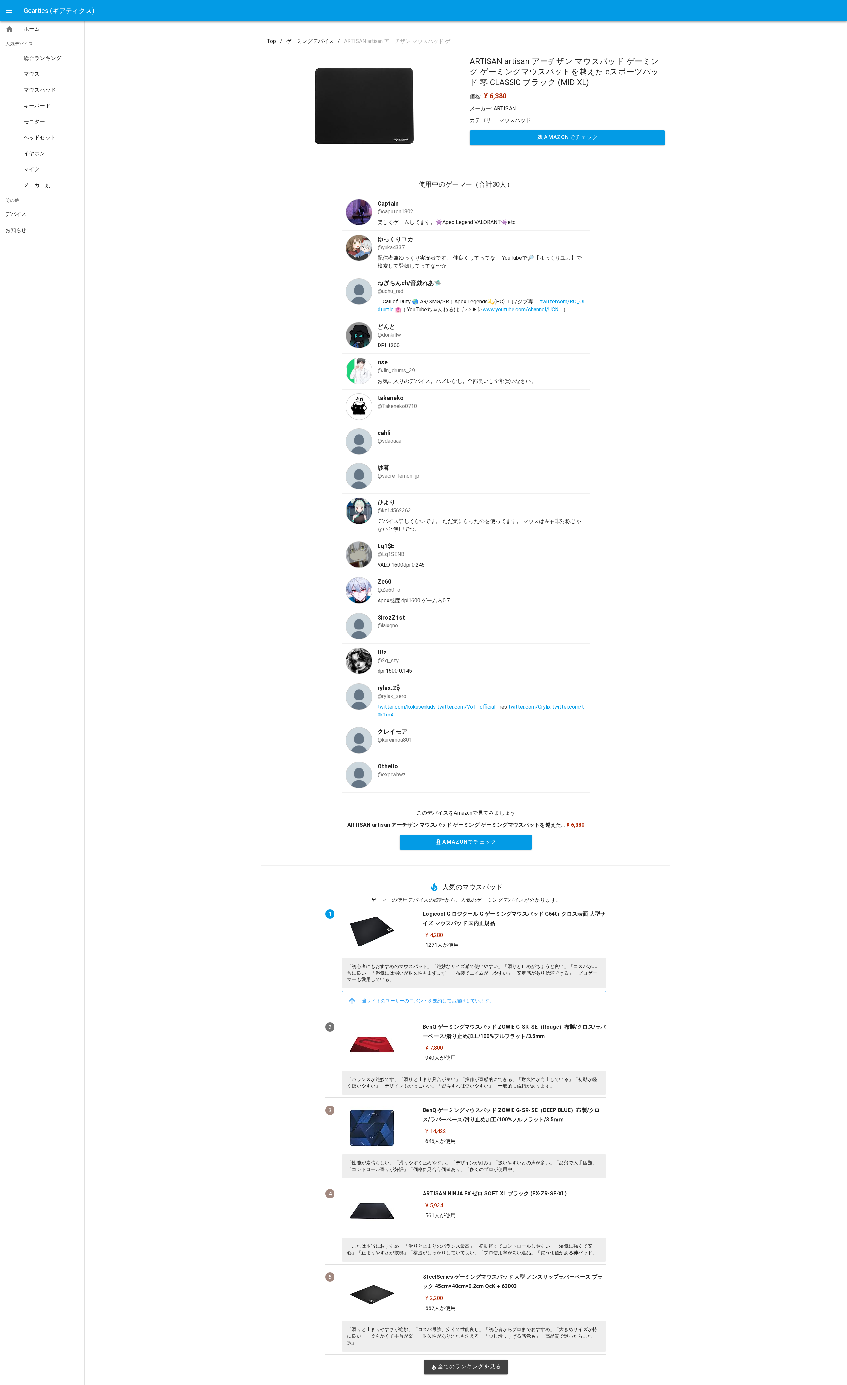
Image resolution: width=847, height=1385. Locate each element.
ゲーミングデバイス (310, 41)
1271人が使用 (442, 945)
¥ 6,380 (495, 96)
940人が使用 (440, 1058)
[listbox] (42, 131)
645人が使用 (440, 1141)
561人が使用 (440, 1215)
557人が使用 (440, 1308)
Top (271, 41)
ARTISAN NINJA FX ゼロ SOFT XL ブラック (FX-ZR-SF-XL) (495, 1193)
